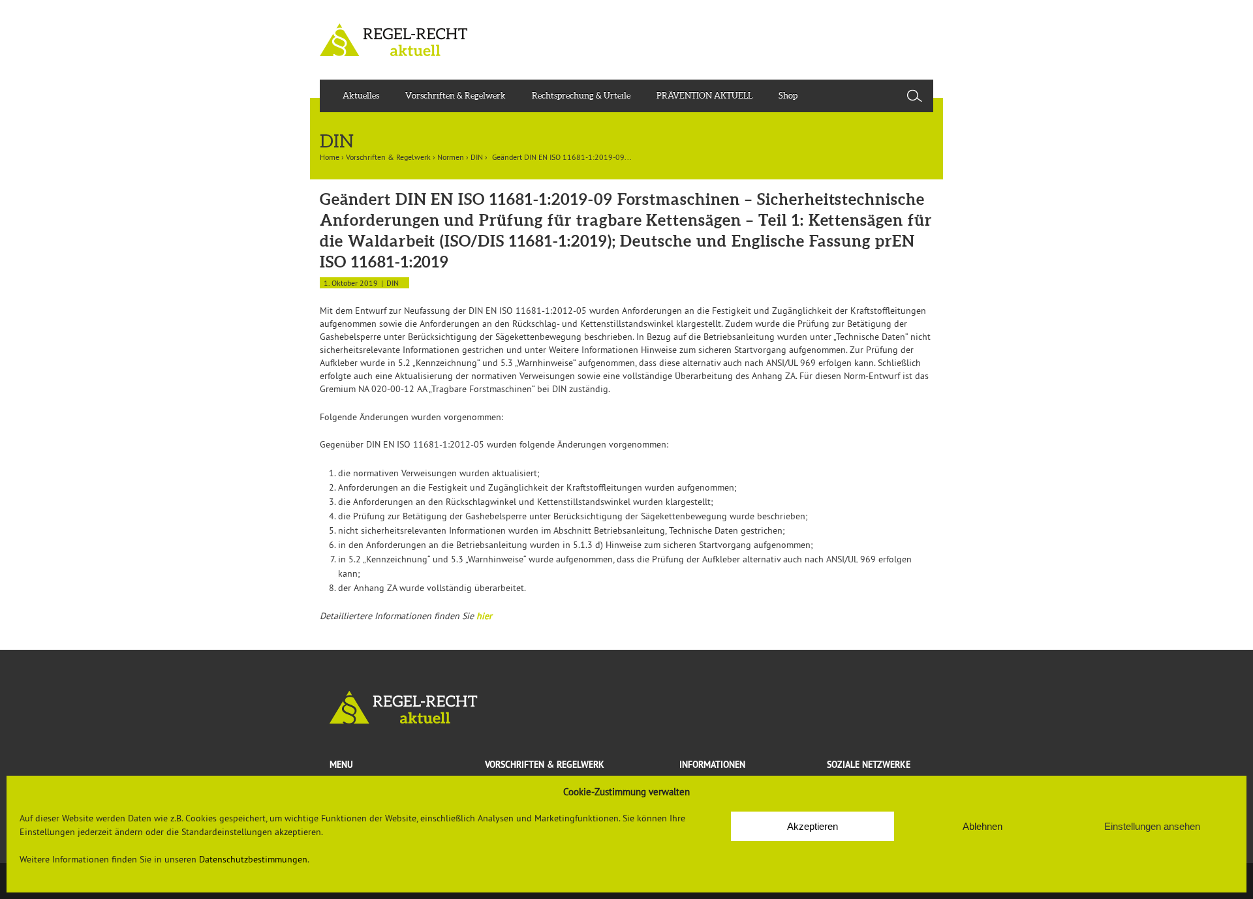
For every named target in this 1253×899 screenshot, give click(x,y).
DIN (477, 157)
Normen (450, 157)
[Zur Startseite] (626, 707)
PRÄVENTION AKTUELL (704, 95)
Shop (788, 95)
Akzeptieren (812, 826)
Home (329, 157)
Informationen (712, 764)
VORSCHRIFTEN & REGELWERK (544, 764)
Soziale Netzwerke (868, 764)
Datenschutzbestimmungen (253, 859)
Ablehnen (982, 826)
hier (484, 616)
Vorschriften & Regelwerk (455, 95)
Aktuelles (361, 95)
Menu (341, 764)
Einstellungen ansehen (1152, 826)
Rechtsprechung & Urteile (581, 95)
